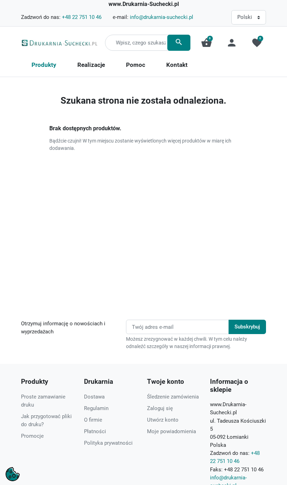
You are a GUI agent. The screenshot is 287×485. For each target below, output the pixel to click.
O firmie (93, 420)
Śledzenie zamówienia (173, 397)
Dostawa (94, 397)
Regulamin (96, 408)
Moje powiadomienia (171, 431)
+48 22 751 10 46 (82, 17)
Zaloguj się (160, 408)
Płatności (95, 431)
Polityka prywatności (108, 443)
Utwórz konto (162, 420)
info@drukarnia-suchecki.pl (161, 17)
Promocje (32, 436)
